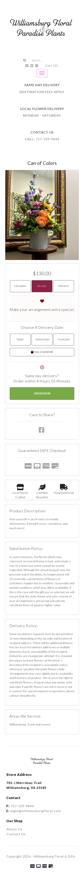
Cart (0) (51, 66)
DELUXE (41, 286)
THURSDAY (64, 339)
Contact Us (16, 834)
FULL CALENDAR (43, 352)
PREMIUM (63, 286)
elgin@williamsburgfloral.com (35, 811)
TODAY (20, 339)
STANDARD (20, 286)
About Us (14, 829)
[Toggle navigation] (42, 73)
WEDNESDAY (42, 339)
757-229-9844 (47, 139)
